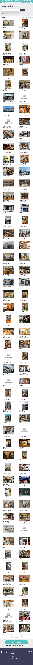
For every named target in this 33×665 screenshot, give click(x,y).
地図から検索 (14, 13)
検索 (23, 10)
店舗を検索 (25, 17)
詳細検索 (5, 13)
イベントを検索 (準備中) (30, 17)
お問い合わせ (16, 642)
